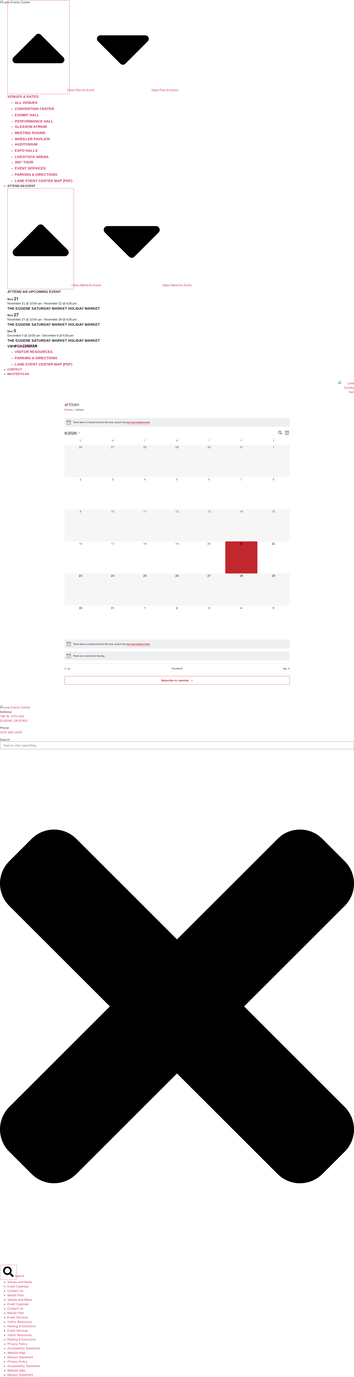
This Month (177, 668)
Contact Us (15, 1291)
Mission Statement (20, 1357)
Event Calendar (18, 1286)
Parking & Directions (21, 1326)
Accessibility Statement (23, 1348)
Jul (68, 668)
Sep (285, 668)
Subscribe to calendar (175, 680)
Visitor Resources (19, 1322)
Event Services (17, 1317)
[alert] (177, 422)
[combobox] (177, 745)
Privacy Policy (17, 1344)
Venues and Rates (19, 1282)
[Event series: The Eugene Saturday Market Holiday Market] (78, 303)
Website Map (16, 1353)
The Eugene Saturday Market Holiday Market (53, 308)
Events (69, 409)
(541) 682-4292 (11, 732)
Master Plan (15, 1295)
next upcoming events (138, 422)
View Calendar (22, 346)
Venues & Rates (23, 97)
